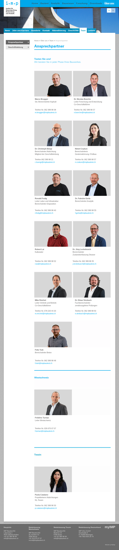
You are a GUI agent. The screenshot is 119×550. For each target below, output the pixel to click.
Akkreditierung (59, 30)
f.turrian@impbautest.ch (44, 431)
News (7, 30)
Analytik (55, 3)
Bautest (44, 3)
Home (35, 3)
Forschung (82, 3)
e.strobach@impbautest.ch (86, 314)
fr (113, 10)
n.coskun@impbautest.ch (85, 162)
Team (83, 30)
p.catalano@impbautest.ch (46, 508)
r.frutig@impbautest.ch (44, 213)
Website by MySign (110, 544)
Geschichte (73, 30)
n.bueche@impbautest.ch (84, 112)
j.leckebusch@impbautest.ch (84, 264)
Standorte (35, 30)
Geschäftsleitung (15, 47)
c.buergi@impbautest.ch (45, 162)
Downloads (96, 3)
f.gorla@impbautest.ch (84, 213)
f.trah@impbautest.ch (44, 363)
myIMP (110, 527)
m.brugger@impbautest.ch (46, 112)
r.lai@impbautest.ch (43, 264)
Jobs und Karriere (20, 30)
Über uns (109, 3)
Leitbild (91, 30)
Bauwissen (68, 3)
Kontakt (46, 30)
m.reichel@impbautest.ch (45, 314)
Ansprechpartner (15, 42)
